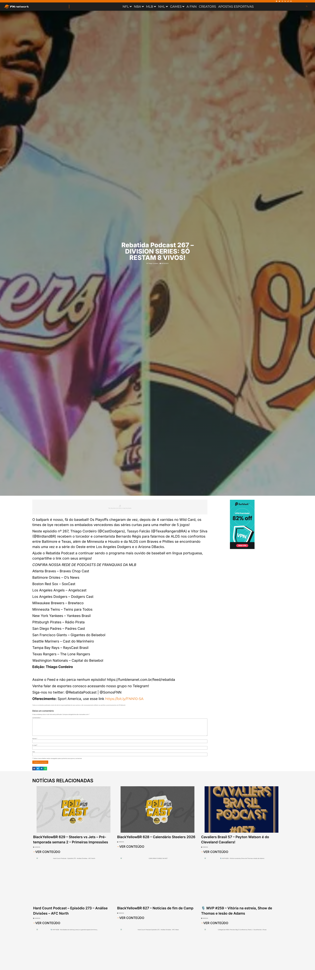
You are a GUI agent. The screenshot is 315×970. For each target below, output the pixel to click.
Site (33, 751)
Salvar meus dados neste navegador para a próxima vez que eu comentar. (58, 758)
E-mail (34, 745)
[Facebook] (276, 1)
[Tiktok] (288, 1)
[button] (34, 768)
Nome (34, 738)
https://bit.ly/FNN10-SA (124, 699)
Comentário (36, 717)
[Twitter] (279, 1)
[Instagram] (282, 1)
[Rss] (285, 1)
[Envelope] (291, 1)
